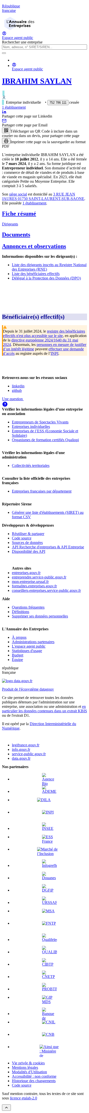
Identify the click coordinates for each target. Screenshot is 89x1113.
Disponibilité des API (28, 551)
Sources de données (27, 542)
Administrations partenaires (33, 642)
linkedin (18, 386)
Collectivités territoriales (30, 465)
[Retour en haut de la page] (6, 1107)
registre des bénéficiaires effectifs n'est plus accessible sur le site (44, 333)
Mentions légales (25, 1067)
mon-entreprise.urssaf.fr (30, 581)
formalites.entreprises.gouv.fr (34, 586)
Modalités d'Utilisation (29, 1072)
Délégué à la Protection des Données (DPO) (46, 278)
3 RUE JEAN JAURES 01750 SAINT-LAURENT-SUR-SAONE (43, 196)
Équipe (17, 659)
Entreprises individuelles (31, 426)
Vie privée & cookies (28, 1063)
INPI (54, 353)
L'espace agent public (28, 646)
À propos (19, 637)
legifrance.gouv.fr (25, 745)
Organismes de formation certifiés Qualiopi (45, 440)
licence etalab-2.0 (23, 1098)
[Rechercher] (4, 53)
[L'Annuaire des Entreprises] (19, 29)
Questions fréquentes (28, 607)
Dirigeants (10, 224)
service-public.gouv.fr (29, 754)
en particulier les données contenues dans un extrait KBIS (44, 708)
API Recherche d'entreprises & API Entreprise (48, 547)
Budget (17, 655)
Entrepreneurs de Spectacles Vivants (40, 422)
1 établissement (14, 107)
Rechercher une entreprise (22, 42)
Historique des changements (34, 1081)
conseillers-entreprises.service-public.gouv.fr (46, 590)
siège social (18, 194)
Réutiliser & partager (28, 534)
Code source (21, 538)
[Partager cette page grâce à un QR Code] (6, 130)
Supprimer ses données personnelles (40, 616)
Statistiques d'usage (27, 651)
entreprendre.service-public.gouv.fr (39, 577)
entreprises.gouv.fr (26, 573)
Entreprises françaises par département (41, 491)
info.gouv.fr (21, 749)
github (17, 390)
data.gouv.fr (21, 758)
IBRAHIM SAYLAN (37, 81)
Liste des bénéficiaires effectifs (36, 274)
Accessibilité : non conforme (34, 1076)
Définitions (20, 612)
